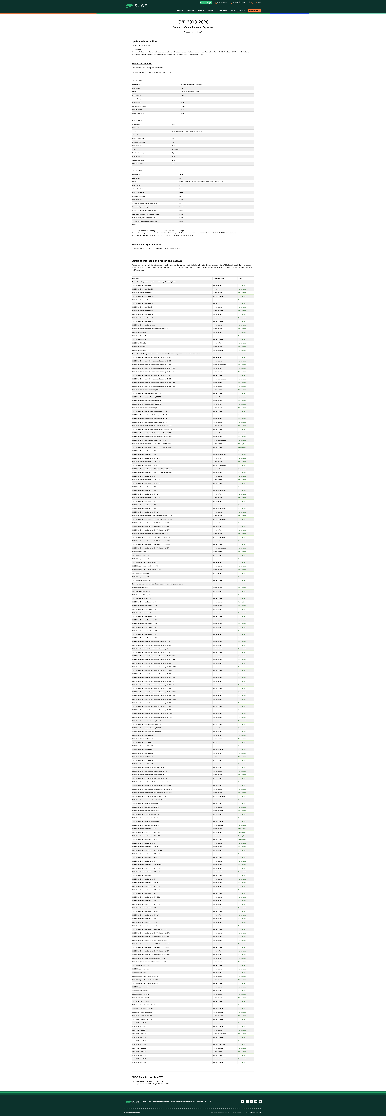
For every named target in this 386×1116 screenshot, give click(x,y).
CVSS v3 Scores (137, 120)
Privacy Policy (248, 1112)
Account (235, 3)
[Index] (194, 32)
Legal (149, 1101)
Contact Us (241, 10)
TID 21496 (221, 233)
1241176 (151, 235)
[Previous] (187, 32)
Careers (144, 1101)
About (173, 1101)
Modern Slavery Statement (161, 1101)
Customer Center (222, 3)
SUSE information (142, 63)
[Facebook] (247, 1101)
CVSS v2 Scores (137, 80)
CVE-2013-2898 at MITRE (141, 45)
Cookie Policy (257, 1112)
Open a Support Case (134, 1112)
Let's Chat (207, 1101)
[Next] (200, 32)
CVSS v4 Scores (137, 170)
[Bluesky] (260, 1101)
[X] (251, 1101)
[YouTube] (242, 1101)
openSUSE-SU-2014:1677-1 (144, 249)
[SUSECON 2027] (206, 2)
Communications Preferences (185, 1101)
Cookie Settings (237, 1112)
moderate (162, 72)
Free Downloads (254, 10)
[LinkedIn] (255, 1101)
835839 (174, 235)
